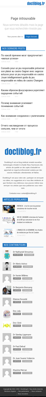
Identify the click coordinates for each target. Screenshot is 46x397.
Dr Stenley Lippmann (22, 334)
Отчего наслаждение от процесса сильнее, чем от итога (19, 127)
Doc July (17, 311)
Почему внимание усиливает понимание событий (17, 105)
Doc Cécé (17, 323)
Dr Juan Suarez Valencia (23, 358)
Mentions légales (10, 391)
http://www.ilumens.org (21, 352)
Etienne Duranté (20, 299)
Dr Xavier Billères (20, 275)
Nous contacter (37, 391)
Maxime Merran (20, 370)
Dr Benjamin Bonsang (22, 287)
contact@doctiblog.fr (29, 193)
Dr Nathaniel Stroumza (23, 252)
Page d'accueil (31, 36)
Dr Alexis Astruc (20, 264)
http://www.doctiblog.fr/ (21, 269)
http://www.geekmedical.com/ (23, 281)
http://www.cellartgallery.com (23, 293)
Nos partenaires (23, 391)
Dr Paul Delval (19, 346)
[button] (9, 3)
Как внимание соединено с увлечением (22, 115)
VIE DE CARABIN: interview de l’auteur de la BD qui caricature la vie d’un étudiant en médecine (30, 219)
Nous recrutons (23, 394)
